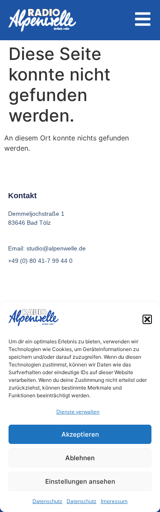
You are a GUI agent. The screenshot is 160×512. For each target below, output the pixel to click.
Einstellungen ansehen (80, 481)
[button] (147, 319)
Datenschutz (47, 501)
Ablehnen (80, 458)
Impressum (114, 501)
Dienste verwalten (77, 411)
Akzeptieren (80, 434)
